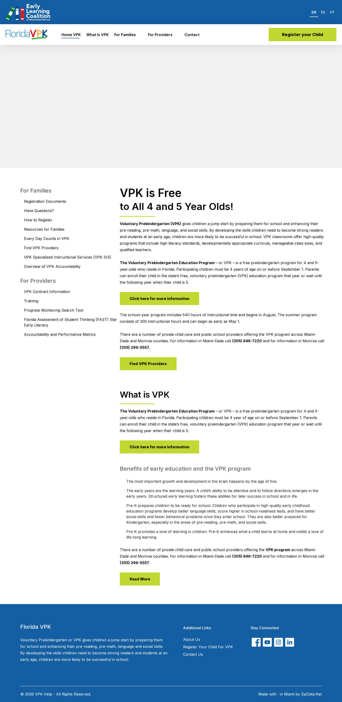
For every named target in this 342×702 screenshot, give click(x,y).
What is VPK (97, 34)
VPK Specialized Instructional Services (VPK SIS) (67, 257)
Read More (140, 579)
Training (31, 301)
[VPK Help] (26, 35)
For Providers (160, 34)
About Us (191, 639)
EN (314, 12)
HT (332, 12)
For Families (125, 34)
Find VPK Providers (41, 248)
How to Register (38, 220)
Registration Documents (45, 201)
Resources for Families (44, 229)
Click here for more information (159, 298)
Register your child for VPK (208, 647)
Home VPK (71, 34)
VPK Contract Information (47, 291)
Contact (191, 34)
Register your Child (302, 34)
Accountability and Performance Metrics (60, 334)
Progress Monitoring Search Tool (53, 310)
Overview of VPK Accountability (52, 266)
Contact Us (193, 654)
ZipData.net (311, 694)
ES (323, 12)
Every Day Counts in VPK (46, 238)
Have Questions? (39, 210)
